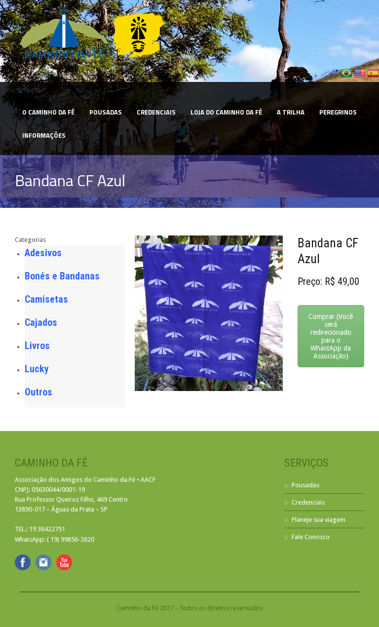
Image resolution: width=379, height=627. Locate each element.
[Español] (373, 76)
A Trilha (290, 112)
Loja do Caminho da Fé (226, 112)
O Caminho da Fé (48, 112)
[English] (360, 76)
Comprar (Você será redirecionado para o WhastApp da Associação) (330, 336)
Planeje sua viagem (318, 519)
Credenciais (156, 112)
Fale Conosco (311, 537)
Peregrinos (338, 112)
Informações (44, 135)
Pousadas (105, 112)
